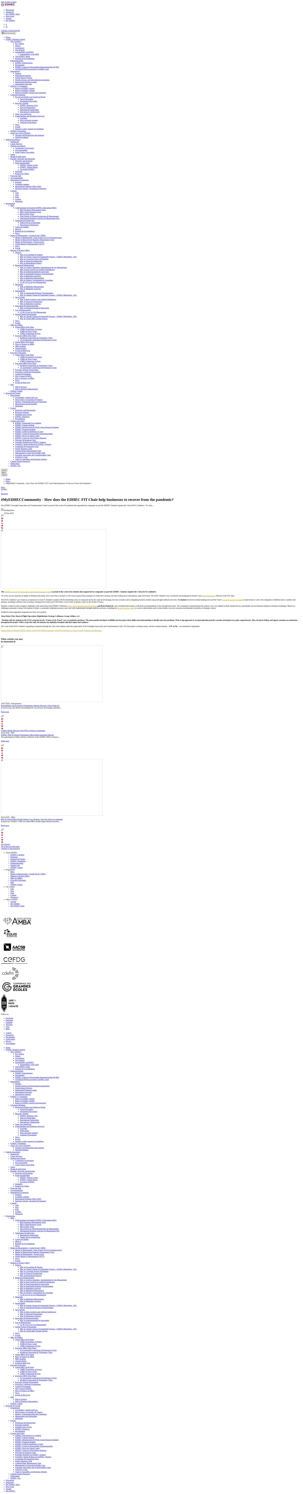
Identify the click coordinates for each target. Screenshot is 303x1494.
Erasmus (18, 182)
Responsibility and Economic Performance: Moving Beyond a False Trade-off (30, 706)
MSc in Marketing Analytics (30, 276)
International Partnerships (29, 110)
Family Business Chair (23, 449)
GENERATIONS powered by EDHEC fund (32, 69)
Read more (5, 712)
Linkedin (9, 1022)
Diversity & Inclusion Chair (25, 440)
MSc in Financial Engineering (31, 261)
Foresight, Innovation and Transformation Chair (33, 455)
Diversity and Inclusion (24, 161)
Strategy (18, 73)
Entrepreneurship (16, 61)
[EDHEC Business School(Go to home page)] (8, 6)
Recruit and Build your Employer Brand (30, 97)
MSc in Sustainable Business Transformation (36, 274)
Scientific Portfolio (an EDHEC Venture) (30, 442)
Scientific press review (23, 415)
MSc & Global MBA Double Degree (34, 319)
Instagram (9, 1020)
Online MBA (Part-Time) (24, 342)
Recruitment (10, 1037)
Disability (18, 172)
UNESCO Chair (21, 457)
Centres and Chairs (17, 421)
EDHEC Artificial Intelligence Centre (29, 432)
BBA (12, 206)
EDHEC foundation (17, 861)
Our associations (21, 150)
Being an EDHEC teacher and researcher (30, 93)
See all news (5, 844)
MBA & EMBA (16, 325)
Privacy (8, 1041)
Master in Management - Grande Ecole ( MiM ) (28, 235)
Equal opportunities (22, 163)
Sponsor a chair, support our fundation (29, 129)
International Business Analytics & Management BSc (40, 218)
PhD (12, 385)
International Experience (19, 180)
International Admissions (29, 225)
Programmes (20, 65)
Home (8, 37)
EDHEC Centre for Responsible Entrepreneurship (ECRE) (37, 67)
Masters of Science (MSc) (20, 250)
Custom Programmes (23, 374)
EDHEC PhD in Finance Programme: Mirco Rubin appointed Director (27, 735)
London (18, 199)
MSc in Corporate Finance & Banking (34, 259)
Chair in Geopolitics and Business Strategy (31, 459)
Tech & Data (20, 297)
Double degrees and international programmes (32, 80)
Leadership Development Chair (27, 447)
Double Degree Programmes (25, 314)
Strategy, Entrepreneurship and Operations (31, 402)
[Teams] (151, 525)
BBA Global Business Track (30, 212)
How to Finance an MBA (24, 344)
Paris (17, 197)
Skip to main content (8, 2)
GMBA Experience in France (31, 329)
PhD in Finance (21, 387)
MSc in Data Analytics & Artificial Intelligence (37, 270)
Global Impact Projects (23, 78)
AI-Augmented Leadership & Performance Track (38, 340)
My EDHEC (10, 21)
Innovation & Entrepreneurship (26, 306)
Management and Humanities (26, 404)
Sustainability (20, 291)
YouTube (9, 1025)
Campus (13, 191)
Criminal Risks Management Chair (28, 451)
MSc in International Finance (31, 263)
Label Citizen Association (24, 152)
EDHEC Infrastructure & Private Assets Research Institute (37, 427)
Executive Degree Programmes (26, 370)
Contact (8, 1033)
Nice (17, 195)
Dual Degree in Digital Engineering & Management (39, 216)
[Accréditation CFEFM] (10, 979)
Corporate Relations (17, 95)
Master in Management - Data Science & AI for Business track (38, 238)
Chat (7, 1027)
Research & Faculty (13, 393)
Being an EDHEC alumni (24, 88)
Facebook (9, 1018)
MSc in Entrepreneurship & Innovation (34, 272)
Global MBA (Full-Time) (24, 327)
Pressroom (9, 1035)
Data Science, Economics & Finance (28, 400)
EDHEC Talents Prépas (29, 167)
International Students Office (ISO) (28, 186)
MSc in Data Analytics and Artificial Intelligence (38, 299)
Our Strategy (20, 50)
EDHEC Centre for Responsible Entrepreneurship (34, 434)
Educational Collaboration (29, 112)
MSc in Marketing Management (32, 278)
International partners (23, 76)
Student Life (15, 865)
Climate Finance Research (20, 461)
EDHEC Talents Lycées (29, 165)
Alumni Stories (20, 348)
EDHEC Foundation (18, 131)
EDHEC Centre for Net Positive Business (30, 438)
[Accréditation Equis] (10, 940)
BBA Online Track (27, 214)
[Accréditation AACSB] (14, 953)
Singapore (19, 201)
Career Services (16, 144)
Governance (19, 48)
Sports (12, 154)
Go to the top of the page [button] (10, 846)
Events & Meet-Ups (22, 351)
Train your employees (23, 114)
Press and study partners (29, 120)
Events (17, 127)
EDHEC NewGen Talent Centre (27, 436)
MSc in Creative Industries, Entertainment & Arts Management (43, 267)
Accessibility (10, 1044)
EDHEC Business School (15, 39)
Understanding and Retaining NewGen (29, 116)
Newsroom (10, 10)
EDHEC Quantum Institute (25, 429)
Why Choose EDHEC (23, 376)
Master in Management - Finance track (29, 242)
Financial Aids (15, 176)
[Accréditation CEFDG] (14, 966)
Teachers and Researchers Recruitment (29, 135)
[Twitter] (151, 521)
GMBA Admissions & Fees (30, 334)
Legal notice (10, 1039)
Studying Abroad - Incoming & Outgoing (30, 189)
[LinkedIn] (151, 523)
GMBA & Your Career (28, 331)
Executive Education (18, 353)
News (17, 125)
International (15, 71)
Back (3, 487)
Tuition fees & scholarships (30, 223)
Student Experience (13, 140)
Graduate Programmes (28, 123)
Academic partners (22, 184)
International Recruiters (28, 101)
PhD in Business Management (26, 389)
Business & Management (24, 265)
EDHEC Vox (15, 466)
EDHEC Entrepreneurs (24, 63)
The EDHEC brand (22, 56)
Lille (17, 193)
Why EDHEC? (16, 42)
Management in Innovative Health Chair (30, 453)
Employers (10, 12)
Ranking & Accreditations (25, 59)
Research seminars (22, 412)
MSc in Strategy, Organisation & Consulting (36, 280)
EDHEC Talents (16, 868)
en (6, 27)
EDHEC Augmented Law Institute (28, 423)
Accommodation (16, 178)
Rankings (14, 857)
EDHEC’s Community (18, 86)
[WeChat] (151, 528)
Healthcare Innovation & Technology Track (36, 338)
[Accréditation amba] (17, 925)
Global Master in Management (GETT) (30, 244)
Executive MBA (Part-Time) (25, 336)
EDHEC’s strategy (17, 855)
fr (6, 25)
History (18, 46)
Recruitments (20, 419)
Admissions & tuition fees (24, 221)
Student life (14, 142)
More (8, 1029)
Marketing (19, 285)
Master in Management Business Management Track (34, 240)
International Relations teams (26, 82)
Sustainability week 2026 (29, 54)
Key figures (19, 44)
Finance (18, 253)
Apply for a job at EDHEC (20, 133)
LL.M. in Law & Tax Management (33, 282)
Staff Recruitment (21, 137)
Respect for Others (22, 174)
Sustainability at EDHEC (24, 52)
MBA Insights (20, 346)
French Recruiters (26, 99)
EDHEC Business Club (29, 105)
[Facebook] (151, 518)
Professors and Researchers (25, 410)
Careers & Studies (22, 227)
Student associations (17, 146)
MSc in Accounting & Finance (31, 255)
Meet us (18, 229)
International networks (23, 84)
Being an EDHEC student (25, 91)
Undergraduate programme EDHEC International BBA (36, 208)
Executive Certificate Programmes (28, 372)
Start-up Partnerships (27, 108)
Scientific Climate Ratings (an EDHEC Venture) (33, 444)
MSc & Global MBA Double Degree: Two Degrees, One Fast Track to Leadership (32, 819)
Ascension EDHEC (27, 169)
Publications (15, 464)
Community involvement (24, 148)
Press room (10, 16)
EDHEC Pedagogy (22, 417)
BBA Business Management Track (33, 210)
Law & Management (23, 310)
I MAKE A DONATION (10, 31)
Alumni (8, 18)
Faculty (13, 408)
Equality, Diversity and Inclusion (22, 159)
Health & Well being (18, 157)
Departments (15, 395)
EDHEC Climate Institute (24, 425)
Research (4, 494)
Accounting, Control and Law (26, 398)
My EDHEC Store (13, 14)
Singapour (14, 897)
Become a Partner (21, 103)
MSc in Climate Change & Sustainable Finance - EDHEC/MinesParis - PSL (48, 257)
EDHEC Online (16, 391)
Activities (23, 118)
